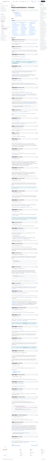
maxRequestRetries (32, 26)
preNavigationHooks (32, 29)
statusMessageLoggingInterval (43, 47)
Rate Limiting (17, 372)
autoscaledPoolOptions (33, 22)
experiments (22, 23)
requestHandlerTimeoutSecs (33, 30)
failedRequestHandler (32, 23)
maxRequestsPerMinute (24, 27)
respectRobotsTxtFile (43, 40)
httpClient (31, 24)
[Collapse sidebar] (5, 447)
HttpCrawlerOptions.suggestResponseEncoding (30, 103)
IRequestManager (19, 328)
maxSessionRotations (32, 27)
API (19, 1)
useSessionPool (42, 49)
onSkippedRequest (32, 28)
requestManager (42, 38)
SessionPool (21, 386)
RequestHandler (20, 111)
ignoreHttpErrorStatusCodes (16, 25)
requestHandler (23, 30)
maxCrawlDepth (23, 26)
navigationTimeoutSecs (24, 28)
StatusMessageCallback (22, 398)
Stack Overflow (31, 452)
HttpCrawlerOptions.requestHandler (19, 113)
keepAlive (31, 25)
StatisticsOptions (20, 390)
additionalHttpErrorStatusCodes (17, 22)
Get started (43, 1)
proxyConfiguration (15, 30)
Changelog (22, 1)
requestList (41, 37)
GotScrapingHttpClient (23, 123)
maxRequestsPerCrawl (16, 27)
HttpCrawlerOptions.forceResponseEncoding (18, 430)
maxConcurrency (15, 26)
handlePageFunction (23, 24)
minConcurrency (15, 28)
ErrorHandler (20, 89)
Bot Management (16, 371)
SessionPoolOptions (21, 383)
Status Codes (24, 43)
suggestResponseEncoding (43, 48)
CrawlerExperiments (19, 80)
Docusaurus (42, 452)
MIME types (16, 50)
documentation (14, 288)
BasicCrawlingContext (22, 74)
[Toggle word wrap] (35, 405)
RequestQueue (25, 143)
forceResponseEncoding (16, 24)
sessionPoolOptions (43, 44)
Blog (25, 1)
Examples (16, 1)
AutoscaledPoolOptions (22, 56)
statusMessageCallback (43, 46)
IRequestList (17, 316)
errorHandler (14, 23)
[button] (5, 5)
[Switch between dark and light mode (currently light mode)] (4, 455)
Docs (13, 1)
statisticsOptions (42, 45)
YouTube (31, 455)
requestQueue (42, 39)
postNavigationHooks (24, 29)
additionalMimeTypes (24, 22)
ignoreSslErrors (23, 25)
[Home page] (11, 3)
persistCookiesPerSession (16, 29)
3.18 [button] (27, 1)
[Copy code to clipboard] (36, 105)
